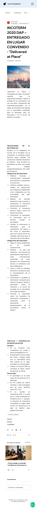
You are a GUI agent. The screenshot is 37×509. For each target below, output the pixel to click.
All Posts (7, 13)
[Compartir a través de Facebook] (8, 430)
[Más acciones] (29, 23)
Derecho (9, 419)
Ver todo (27, 442)
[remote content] (18, 131)
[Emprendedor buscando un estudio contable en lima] (18, 453)
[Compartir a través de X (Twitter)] (12, 430)
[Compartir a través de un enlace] (20, 430)
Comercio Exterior (13, 414)
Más (25, 13)
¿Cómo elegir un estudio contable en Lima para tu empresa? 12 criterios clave (18, 464)
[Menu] (32, 4)
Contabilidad (17, 13)
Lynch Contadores (13, 4)
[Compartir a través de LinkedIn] (16, 430)
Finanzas (9, 421)
